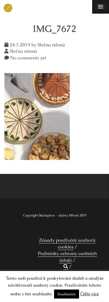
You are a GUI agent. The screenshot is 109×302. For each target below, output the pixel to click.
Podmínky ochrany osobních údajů (67, 256)
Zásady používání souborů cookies (67, 243)
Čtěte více (89, 293)
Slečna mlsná (51, 45)
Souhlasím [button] (67, 294)
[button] (65, 266)
